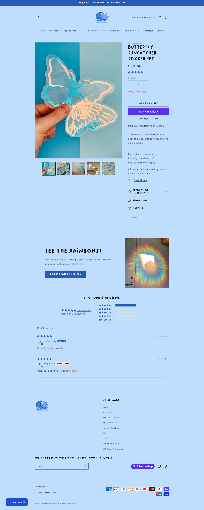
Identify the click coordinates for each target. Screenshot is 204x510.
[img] (44, 336)
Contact (106, 438)
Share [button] (134, 217)
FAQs (105, 433)
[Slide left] (38, 169)
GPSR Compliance (111, 443)
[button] (38, 17)
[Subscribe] (85, 466)
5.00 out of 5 (84, 310)
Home (105, 407)
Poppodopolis (46, 503)
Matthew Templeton (70, 503)
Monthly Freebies (111, 428)
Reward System (110, 422)
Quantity (132, 78)
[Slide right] (119, 169)
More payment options (148, 119)
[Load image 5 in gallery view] (108, 168)
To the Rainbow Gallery (65, 274)
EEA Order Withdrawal (113, 449)
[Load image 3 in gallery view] (78, 168)
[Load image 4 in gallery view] (93, 168)
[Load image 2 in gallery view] (63, 168)
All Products (109, 412)
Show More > (140, 180)
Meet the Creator (111, 417)
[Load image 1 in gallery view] (48, 168)
